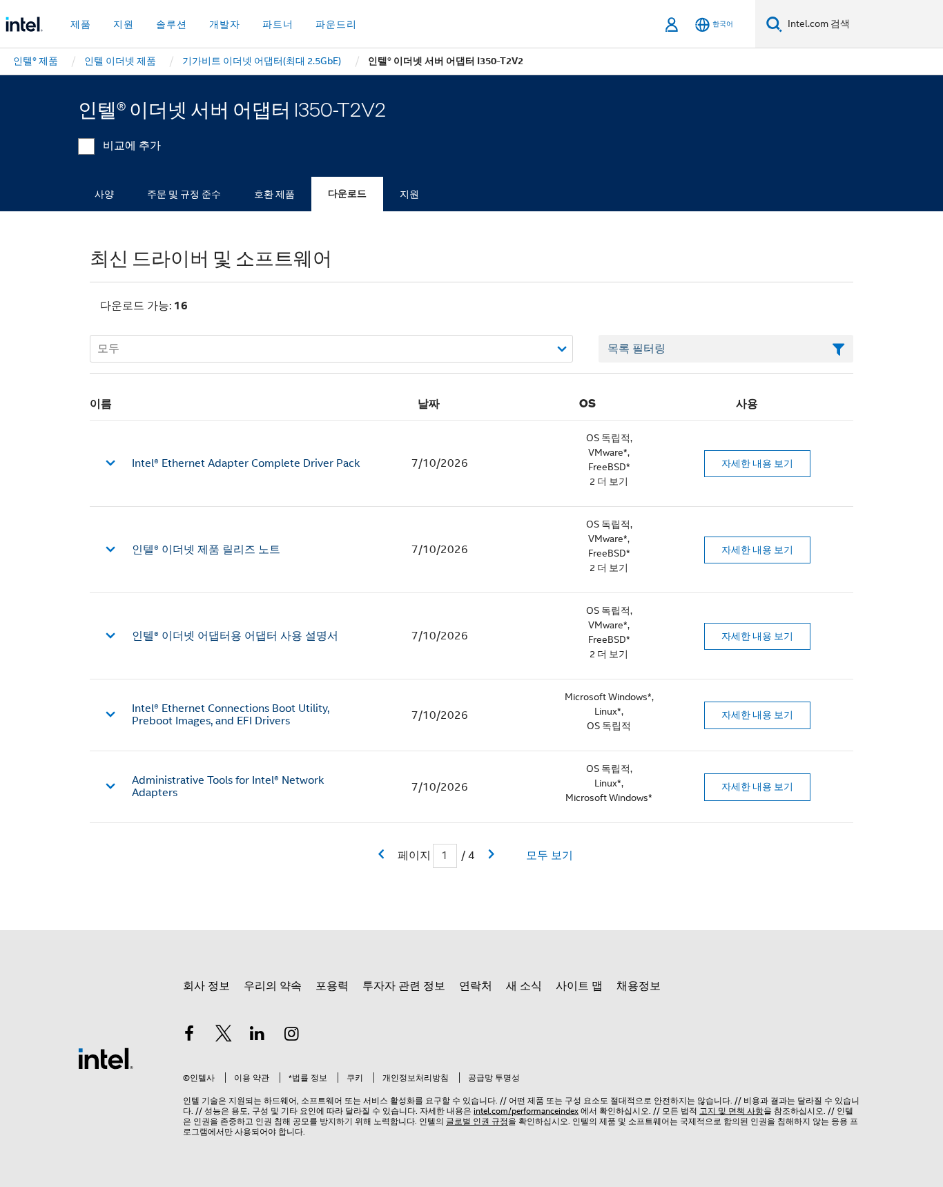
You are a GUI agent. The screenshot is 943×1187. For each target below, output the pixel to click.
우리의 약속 (273, 986)
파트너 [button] (277, 24)
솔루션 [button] (171, 24)
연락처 (475, 986)
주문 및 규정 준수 (184, 194)
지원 (409, 194)
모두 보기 (549, 855)
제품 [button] (80, 24)
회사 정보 (206, 986)
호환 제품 (274, 194)
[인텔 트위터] (223, 1035)
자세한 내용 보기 (757, 463)
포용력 (332, 986)
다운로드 (347, 193)
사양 (104, 194)
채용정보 (638, 986)
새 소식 (524, 986)
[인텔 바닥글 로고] (105, 1058)
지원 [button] (123, 24)
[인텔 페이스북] (189, 1035)
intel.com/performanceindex (526, 1111)
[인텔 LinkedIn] (257, 1035)
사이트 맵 (579, 986)
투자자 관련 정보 (403, 986)
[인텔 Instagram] (292, 1035)
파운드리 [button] (336, 24)
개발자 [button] (224, 24)
